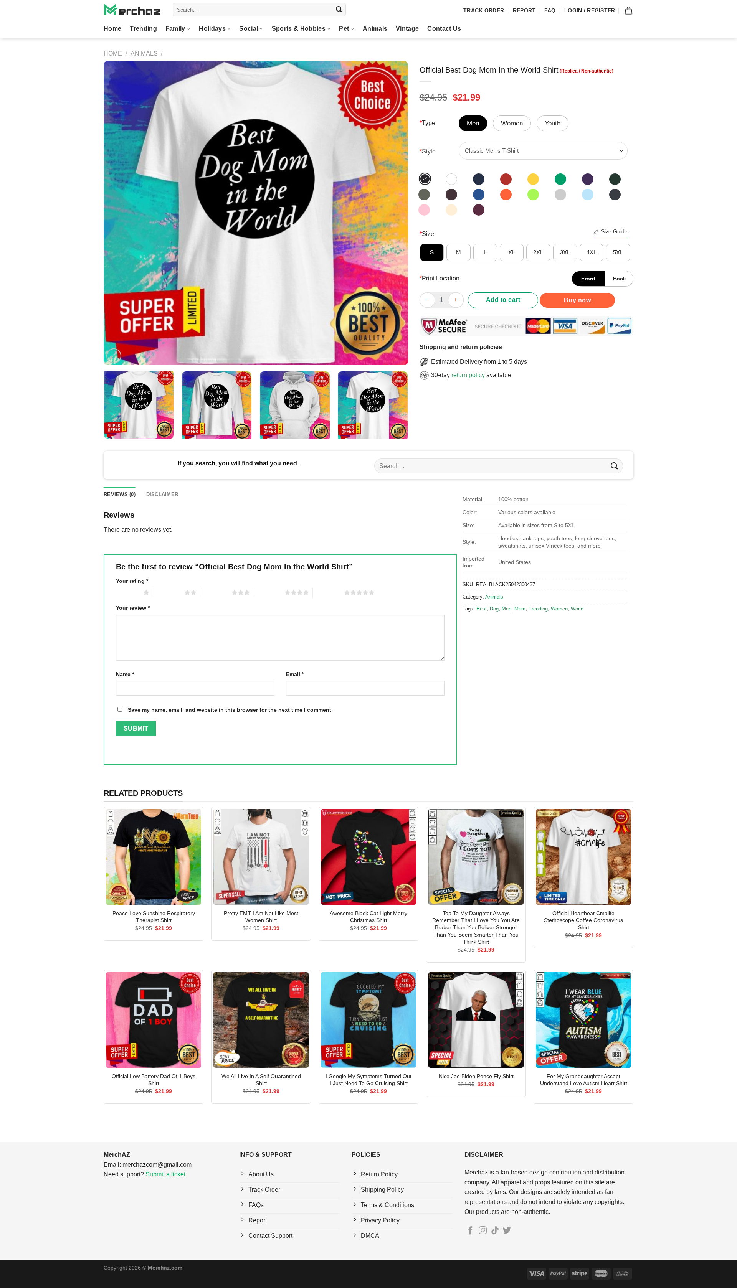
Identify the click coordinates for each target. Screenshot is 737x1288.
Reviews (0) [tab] (120, 494)
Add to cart (503, 300)
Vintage (407, 28)
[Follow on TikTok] (495, 1231)
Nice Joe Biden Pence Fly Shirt (476, 1076)
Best (481, 609)
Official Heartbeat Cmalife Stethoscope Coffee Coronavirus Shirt (583, 920)
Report (524, 10)
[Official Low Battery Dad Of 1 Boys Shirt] (153, 1019)
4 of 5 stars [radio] (268, 592)
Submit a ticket (165, 1174)
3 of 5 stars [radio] (215, 592)
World (577, 609)
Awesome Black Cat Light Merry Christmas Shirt (368, 917)
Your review (133, 608)
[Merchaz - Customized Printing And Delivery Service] (132, 9)
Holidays (212, 28)
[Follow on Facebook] (470, 1231)
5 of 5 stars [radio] (328, 592)
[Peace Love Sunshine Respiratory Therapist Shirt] (153, 856)
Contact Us (444, 28)
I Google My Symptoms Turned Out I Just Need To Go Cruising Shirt (368, 1080)
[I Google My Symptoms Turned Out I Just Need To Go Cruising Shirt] (368, 1019)
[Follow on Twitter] (507, 1231)
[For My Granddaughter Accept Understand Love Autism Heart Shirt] (583, 1019)
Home (112, 28)
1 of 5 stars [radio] (127, 592)
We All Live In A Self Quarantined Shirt (261, 1080)
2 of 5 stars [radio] (168, 592)
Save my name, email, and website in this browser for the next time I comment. (230, 710)
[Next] (392, 213)
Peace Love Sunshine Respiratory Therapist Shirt (153, 917)
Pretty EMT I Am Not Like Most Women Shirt (261, 917)
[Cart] (628, 10)
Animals (375, 28)
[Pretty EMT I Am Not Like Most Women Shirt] (261, 856)
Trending (143, 28)
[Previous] (119, 213)
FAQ (550, 10)
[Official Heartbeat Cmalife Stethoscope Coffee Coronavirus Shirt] (583, 856)
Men (506, 609)
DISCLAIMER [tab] (162, 494)
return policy (468, 375)
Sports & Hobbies (299, 28)
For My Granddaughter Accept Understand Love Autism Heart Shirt (583, 1080)
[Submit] (338, 9)
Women (559, 609)
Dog (494, 609)
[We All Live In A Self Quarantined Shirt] (261, 1019)
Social (248, 28)
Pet (344, 28)
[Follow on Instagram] (483, 1231)
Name (125, 674)
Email (295, 674)
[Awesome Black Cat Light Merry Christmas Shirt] (368, 856)
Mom (519, 609)
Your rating (132, 581)
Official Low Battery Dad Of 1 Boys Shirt (153, 1080)
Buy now (577, 300)
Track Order (483, 10)
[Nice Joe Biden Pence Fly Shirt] (476, 1019)
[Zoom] (113, 355)
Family (175, 28)
